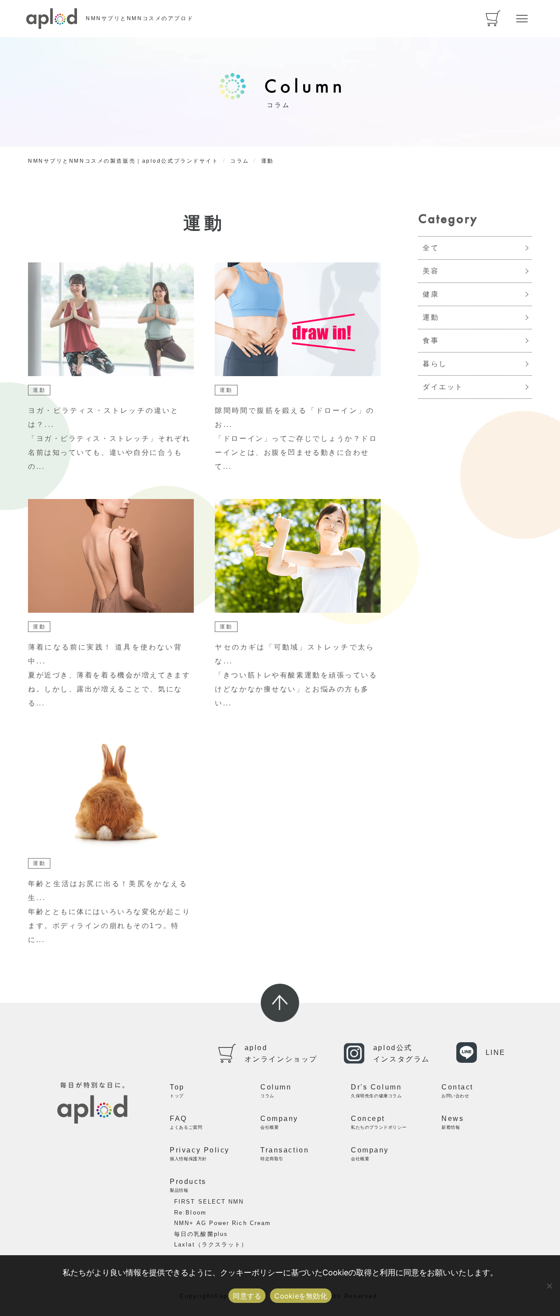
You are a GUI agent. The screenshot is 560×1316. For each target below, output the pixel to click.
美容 (431, 271)
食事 (431, 340)
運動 (431, 317)
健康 (431, 294)
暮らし (435, 363)
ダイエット (443, 387)
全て (431, 247)
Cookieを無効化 (300, 1296)
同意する (247, 1296)
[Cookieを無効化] (549, 1285)
